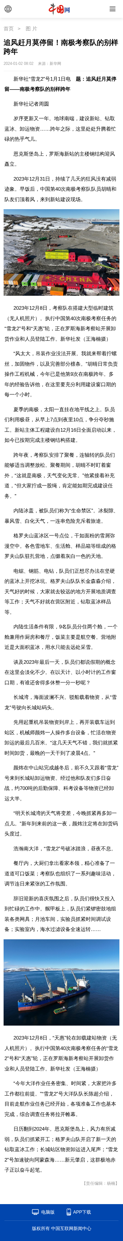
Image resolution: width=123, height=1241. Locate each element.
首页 (9, 29)
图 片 (31, 29)
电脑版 (48, 1212)
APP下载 (82, 1212)
